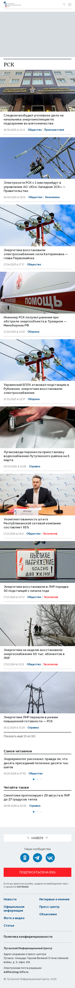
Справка (34, 466)
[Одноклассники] (24, 857)
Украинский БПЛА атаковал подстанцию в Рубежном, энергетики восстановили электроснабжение (36, 389)
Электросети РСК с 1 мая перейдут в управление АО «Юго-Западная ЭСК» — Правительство (35, 186)
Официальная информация (14, 908)
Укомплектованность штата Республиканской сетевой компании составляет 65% (32, 523)
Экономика (52, 197)
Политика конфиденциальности (28, 936)
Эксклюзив (50, 533)
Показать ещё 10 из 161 (19, 736)
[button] (33, 779)
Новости (10, 899)
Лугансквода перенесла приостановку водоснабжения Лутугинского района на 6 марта (36, 456)
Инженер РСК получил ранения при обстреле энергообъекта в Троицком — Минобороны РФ (35, 321)
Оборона (33, 331)
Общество (35, 129)
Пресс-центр (49, 907)
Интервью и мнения (54, 899)
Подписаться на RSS (37, 872)
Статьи (9, 925)
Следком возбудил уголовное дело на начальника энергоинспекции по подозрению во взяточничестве (34, 119)
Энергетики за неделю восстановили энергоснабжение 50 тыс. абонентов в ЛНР (34, 654)
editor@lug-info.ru (16, 972)
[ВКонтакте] (50, 857)
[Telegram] (37, 857)
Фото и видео (14, 918)
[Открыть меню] (69, 4)
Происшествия (54, 129)
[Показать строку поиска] (64, 4)
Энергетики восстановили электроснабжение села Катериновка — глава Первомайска (36, 254)
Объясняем (48, 914)
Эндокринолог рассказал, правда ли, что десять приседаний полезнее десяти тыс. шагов (36, 763)
